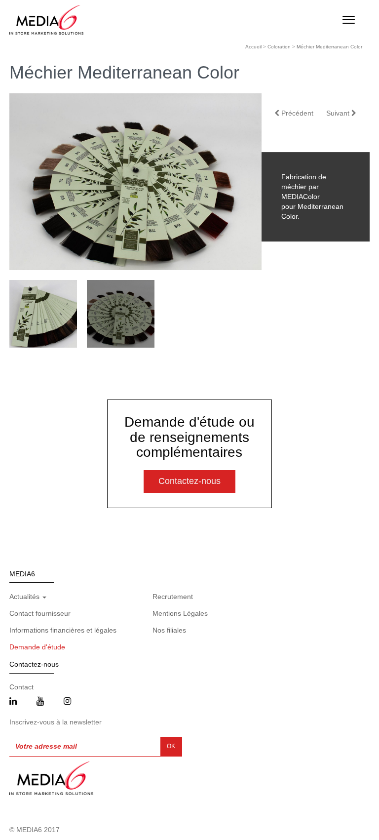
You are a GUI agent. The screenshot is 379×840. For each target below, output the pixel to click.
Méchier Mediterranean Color (329, 46)
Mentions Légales (180, 613)
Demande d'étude (37, 647)
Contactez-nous (189, 481)
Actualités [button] (25, 596)
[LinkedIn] (13, 702)
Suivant (338, 113)
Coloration (279, 46)
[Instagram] (67, 702)
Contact (21, 687)
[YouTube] (40, 702)
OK (171, 746)
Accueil (253, 46)
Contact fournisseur (40, 613)
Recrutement (172, 596)
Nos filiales (169, 630)
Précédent (296, 113)
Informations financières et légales (62, 630)
